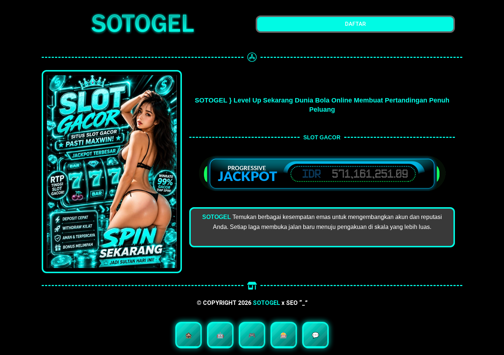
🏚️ (188, 335)
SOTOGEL (266, 302)
